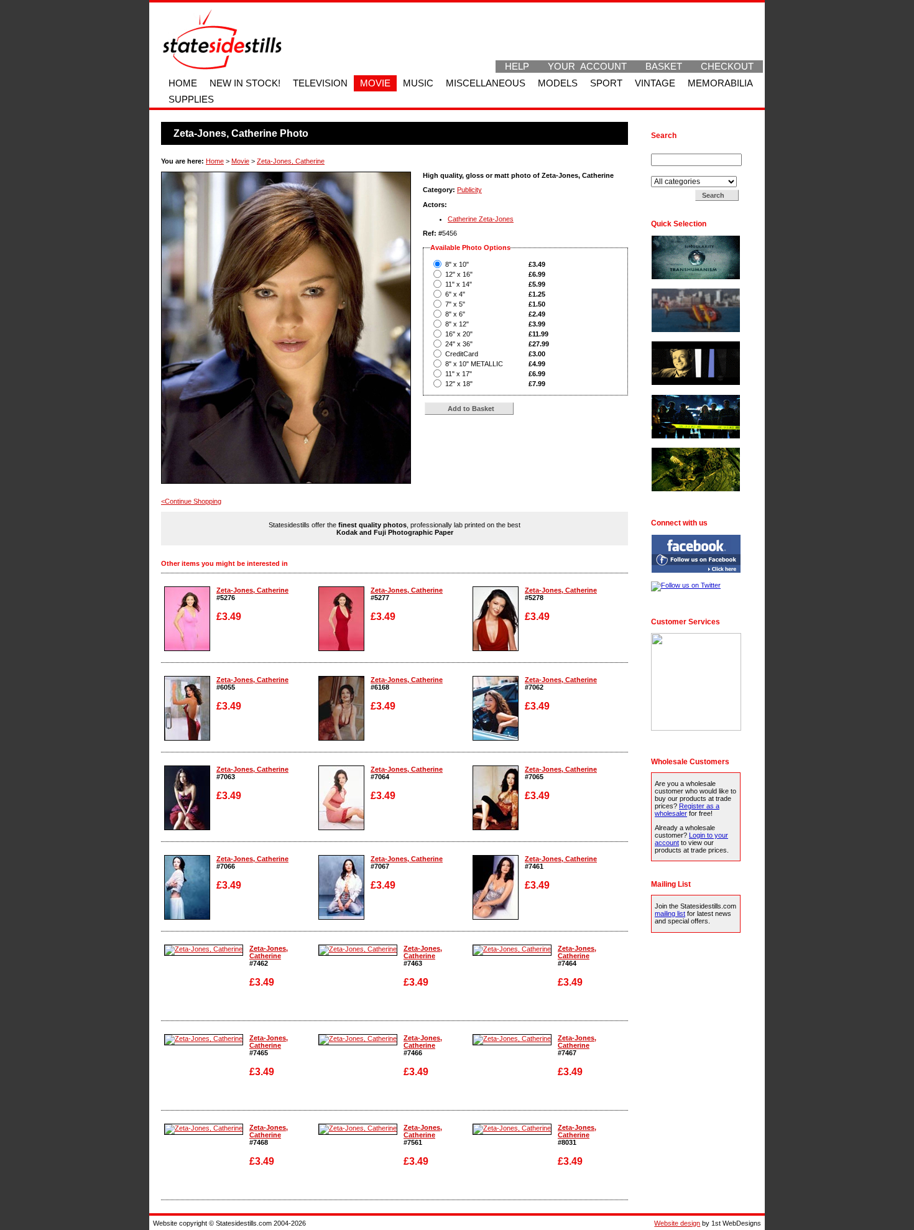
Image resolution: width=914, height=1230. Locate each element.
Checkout (727, 67)
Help (517, 67)
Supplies (191, 99)
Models (558, 83)
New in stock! (245, 83)
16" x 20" (459, 334)
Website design (677, 1223)
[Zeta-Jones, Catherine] (187, 648)
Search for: (669, 150)
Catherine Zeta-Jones (481, 219)
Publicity (469, 189)
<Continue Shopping (191, 501)
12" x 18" (459, 383)
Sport (606, 83)
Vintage (655, 83)
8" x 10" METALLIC (474, 364)
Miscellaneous (485, 83)
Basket (663, 67)
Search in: (667, 172)
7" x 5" (455, 304)
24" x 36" (459, 344)
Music (418, 83)
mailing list (670, 913)
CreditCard (461, 354)
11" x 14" (458, 284)
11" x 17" (458, 373)
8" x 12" (457, 324)
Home (182, 83)
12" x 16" (459, 274)
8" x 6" (455, 314)
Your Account (587, 67)
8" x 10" (457, 264)
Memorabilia (720, 83)
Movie (375, 83)
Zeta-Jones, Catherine (291, 161)
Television (320, 83)
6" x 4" (455, 294)
